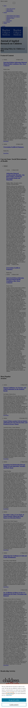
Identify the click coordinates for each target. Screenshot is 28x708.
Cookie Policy (9, 695)
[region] (14, 696)
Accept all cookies (14, 700)
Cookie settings (9, 693)
